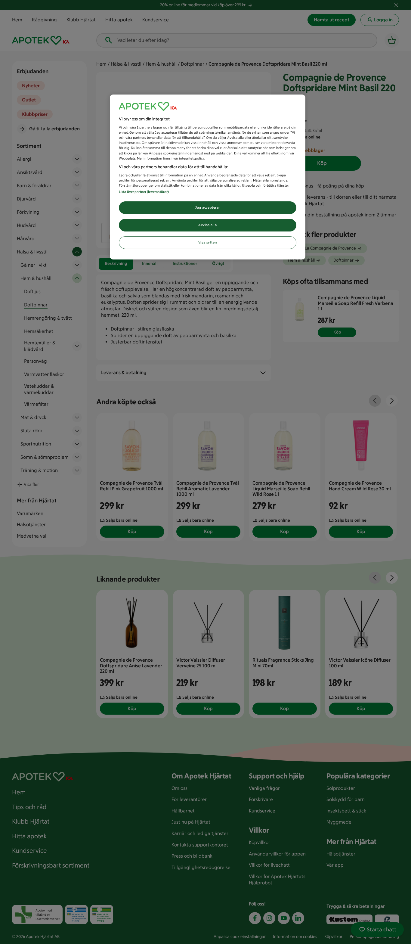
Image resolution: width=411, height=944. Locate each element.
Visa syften (207, 242)
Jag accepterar (207, 207)
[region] (207, 177)
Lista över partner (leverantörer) (144, 192)
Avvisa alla (207, 225)
